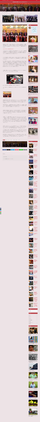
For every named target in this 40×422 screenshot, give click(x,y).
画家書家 (4, 8)
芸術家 (30, 323)
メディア (30, 317)
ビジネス (30, 316)
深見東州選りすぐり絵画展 (15, 8)
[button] (4, 149)
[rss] (36, 0)
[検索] (37, 0)
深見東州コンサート (31, 322)
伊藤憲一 (8, 8)
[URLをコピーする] (25, 149)
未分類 (30, 321)
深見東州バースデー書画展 (11, 8)
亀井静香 (6, 8)
